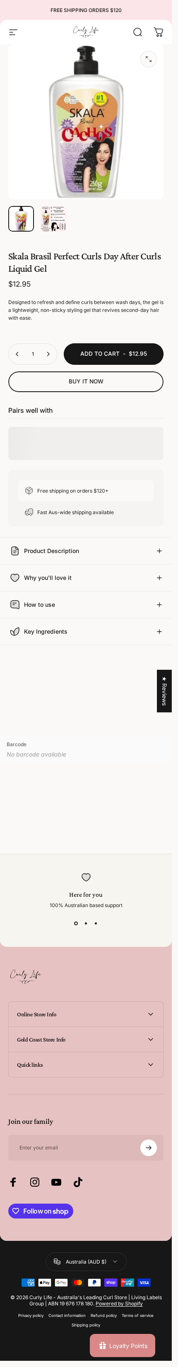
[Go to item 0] (21, 219)
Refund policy (104, 1315)
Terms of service (138, 1315)
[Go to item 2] (53, 219)
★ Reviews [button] (164, 691)
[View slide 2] (86, 923)
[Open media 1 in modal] (148, 59)
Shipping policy (86, 1325)
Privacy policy (30, 1315)
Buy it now (86, 381)
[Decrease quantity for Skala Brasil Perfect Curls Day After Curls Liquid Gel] (17, 354)
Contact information (67, 1315)
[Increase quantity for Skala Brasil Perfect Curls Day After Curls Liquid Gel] (48, 354)
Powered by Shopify (119, 1303)
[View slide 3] (96, 923)
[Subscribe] (148, 1148)
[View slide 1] (76, 923)
